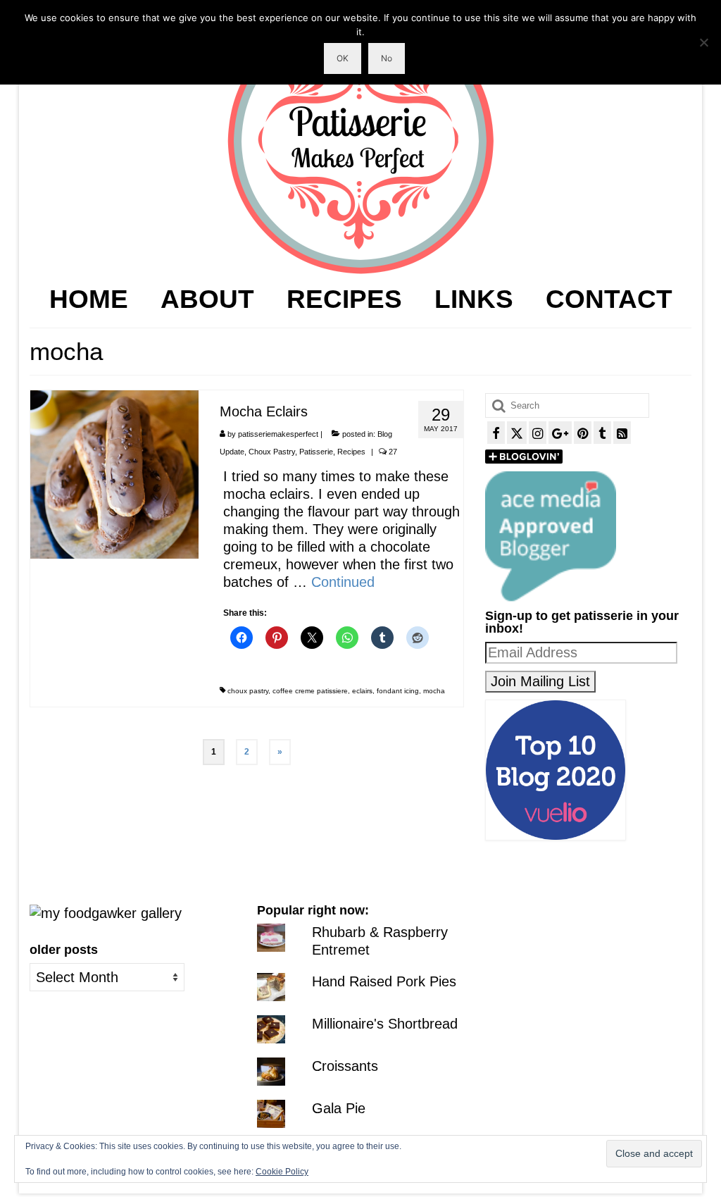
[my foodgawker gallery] (106, 912)
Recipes (351, 451)
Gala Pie (338, 1108)
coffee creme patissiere (310, 691)
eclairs (362, 691)
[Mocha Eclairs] (114, 473)
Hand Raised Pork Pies (384, 981)
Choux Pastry (272, 451)
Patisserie (316, 451)
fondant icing (398, 691)
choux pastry (247, 691)
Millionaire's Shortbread (385, 1023)
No (386, 58)
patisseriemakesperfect (278, 434)
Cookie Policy (282, 1172)
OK (343, 58)
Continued (343, 582)
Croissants (345, 1066)
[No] (703, 42)
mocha (434, 691)
